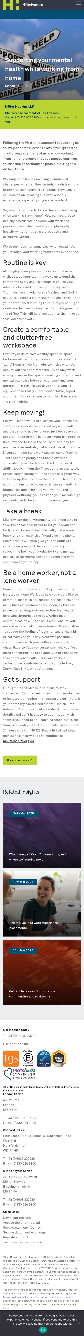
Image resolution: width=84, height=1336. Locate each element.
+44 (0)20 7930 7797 (21, 1118)
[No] (79, 1323)
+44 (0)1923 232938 (20, 1159)
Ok (43, 1330)
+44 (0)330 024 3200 (25, 117)
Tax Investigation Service (22, 1242)
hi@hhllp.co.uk (17, 1044)
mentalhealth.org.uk (18, 741)
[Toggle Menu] (78, 2)
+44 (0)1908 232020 (20, 1199)
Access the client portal (21, 1223)
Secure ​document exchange (24, 1232)
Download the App (17, 1218)
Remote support (15, 1237)
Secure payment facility (22, 1227)
